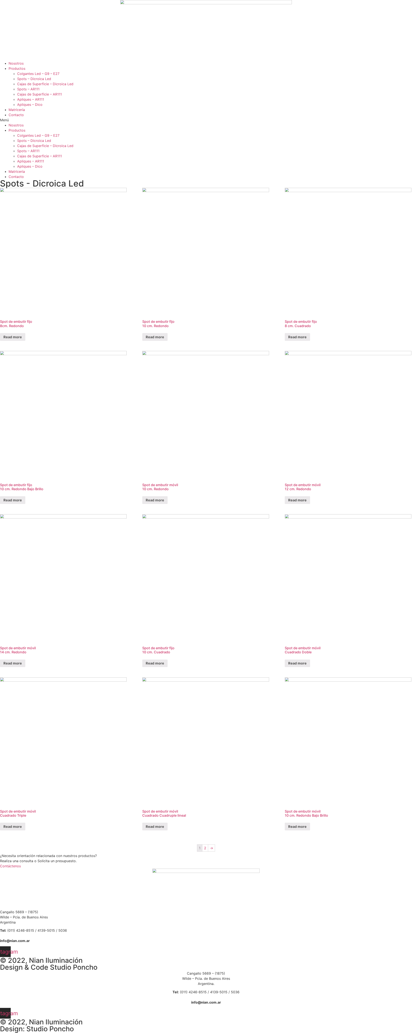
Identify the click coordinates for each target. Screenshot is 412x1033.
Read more (12, 337)
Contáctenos (10, 866)
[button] (206, 120)
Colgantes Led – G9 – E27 (38, 73)
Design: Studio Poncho (37, 1029)
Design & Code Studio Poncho (48, 967)
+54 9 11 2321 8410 (26, 935)
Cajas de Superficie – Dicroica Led (45, 84)
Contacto (16, 115)
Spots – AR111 (28, 89)
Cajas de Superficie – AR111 (39, 94)
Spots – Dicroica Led (34, 79)
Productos (17, 68)
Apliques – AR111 (30, 99)
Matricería (17, 110)
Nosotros (16, 63)
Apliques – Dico (29, 104)
